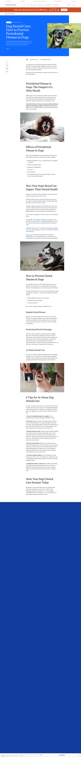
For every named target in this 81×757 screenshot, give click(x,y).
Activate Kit (73, 1)
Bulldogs (38, 219)
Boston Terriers (47, 219)
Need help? (23, 1)
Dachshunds (37, 229)
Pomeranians (50, 199)
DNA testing (29, 234)
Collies (50, 228)
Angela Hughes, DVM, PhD (45, 59)
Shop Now (64, 9)
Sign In (69, 4)
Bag (75, 4)
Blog (6, 13)
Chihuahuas (42, 199)
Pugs (34, 219)
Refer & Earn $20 (58, 1)
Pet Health (9, 22)
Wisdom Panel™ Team (34, 59)
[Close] (79, 755)
